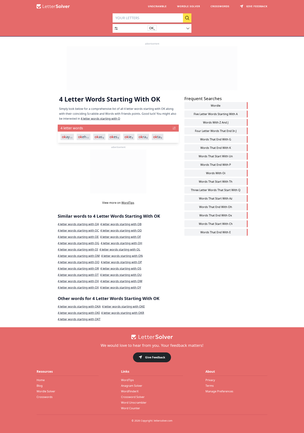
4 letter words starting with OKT (79, 319)
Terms (209, 386)
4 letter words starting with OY (120, 287)
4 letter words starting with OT (78, 275)
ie (129, 136)
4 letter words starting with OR (78, 268)
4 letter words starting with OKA (79, 306)
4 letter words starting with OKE (123, 306)
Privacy (210, 380)
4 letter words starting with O (100, 119)
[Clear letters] (179, 18)
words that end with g (215, 139)
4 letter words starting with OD (121, 230)
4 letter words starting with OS (120, 268)
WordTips (127, 203)
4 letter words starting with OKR (122, 313)
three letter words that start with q (215, 190)
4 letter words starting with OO (78, 262)
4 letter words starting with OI (78, 249)
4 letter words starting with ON (122, 256)
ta (157, 136)
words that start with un (216, 156)
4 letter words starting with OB (120, 224)
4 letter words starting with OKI (79, 313)
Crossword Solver (133, 397)
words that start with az (215, 198)
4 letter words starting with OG (78, 243)
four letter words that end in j (215, 131)
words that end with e (215, 232)
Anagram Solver (131, 386)
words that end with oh (215, 207)
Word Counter (130, 408)
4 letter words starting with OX (78, 287)
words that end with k (215, 148)
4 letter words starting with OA (78, 224)
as (99, 136)
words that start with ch (216, 224)
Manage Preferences (219, 391)
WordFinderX (129, 391)
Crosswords (220, 6)
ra (143, 136)
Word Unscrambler (134, 402)
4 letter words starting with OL (119, 249)
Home (41, 380)
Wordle (215, 106)
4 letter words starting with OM (79, 256)
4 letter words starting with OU (121, 275)
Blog (40, 386)
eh (83, 136)
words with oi (215, 173)
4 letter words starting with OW (121, 281)
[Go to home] (152, 337)
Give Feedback (155, 357)
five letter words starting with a (216, 114)
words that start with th (215, 182)
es (114, 136)
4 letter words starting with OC (78, 230)
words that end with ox (215, 215)
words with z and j (215, 122)
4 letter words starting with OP (121, 262)
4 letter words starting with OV (78, 281)
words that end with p (215, 165)
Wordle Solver (188, 6)
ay (67, 136)
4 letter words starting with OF (120, 237)
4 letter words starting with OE (78, 237)
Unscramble (157, 6)
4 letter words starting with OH (121, 243)
